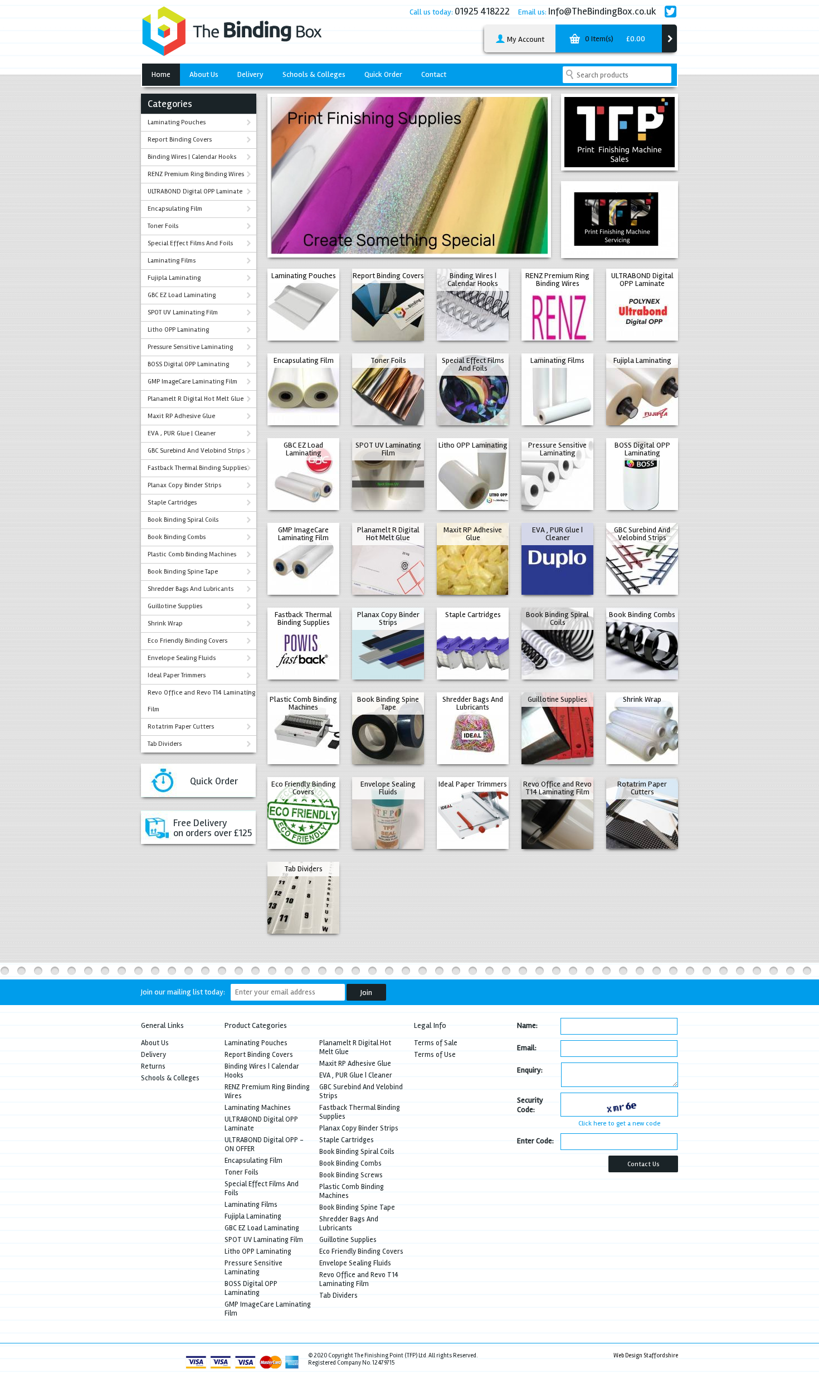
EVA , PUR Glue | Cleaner (182, 433)
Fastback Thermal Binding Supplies (197, 468)
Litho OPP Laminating (178, 330)
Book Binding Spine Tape (183, 571)
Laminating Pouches (177, 122)
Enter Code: (535, 1141)
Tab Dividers (165, 744)
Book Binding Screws (351, 1175)
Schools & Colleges (313, 74)
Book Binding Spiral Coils (183, 520)
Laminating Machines (258, 1107)
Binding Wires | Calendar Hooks (192, 157)
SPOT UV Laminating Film (183, 312)
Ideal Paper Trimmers (177, 675)
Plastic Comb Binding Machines (192, 554)
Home (161, 74)
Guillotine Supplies (175, 606)
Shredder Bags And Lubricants (190, 589)
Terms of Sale (435, 1043)
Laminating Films (172, 260)
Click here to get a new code (619, 1123)
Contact (433, 74)
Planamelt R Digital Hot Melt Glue (195, 399)
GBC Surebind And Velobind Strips (196, 451)
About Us (203, 74)
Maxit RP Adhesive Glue (181, 416)
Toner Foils (163, 226)
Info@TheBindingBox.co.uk (602, 11)
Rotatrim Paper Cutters (181, 726)
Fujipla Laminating (174, 278)
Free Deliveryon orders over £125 (212, 828)
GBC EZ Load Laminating (182, 295)
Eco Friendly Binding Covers (187, 641)
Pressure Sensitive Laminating (190, 347)
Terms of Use (435, 1054)
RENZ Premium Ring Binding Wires (196, 174)
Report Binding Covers (180, 139)
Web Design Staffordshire (645, 1355)
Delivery (250, 74)
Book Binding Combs (177, 537)
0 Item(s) (614, 38)
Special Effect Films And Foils (190, 243)
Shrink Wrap (165, 623)
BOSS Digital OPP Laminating (188, 364)
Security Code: (530, 1104)
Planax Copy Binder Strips (184, 485)
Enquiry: (530, 1070)
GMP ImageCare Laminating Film (192, 381)
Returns (153, 1066)
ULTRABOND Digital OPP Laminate (195, 191)
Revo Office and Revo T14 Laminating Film (201, 701)
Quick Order (383, 74)
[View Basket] (669, 38)
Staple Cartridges (172, 502)
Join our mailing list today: (183, 992)
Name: (527, 1025)
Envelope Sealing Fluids (182, 658)
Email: (527, 1047)
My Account (524, 39)
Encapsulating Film (175, 209)
